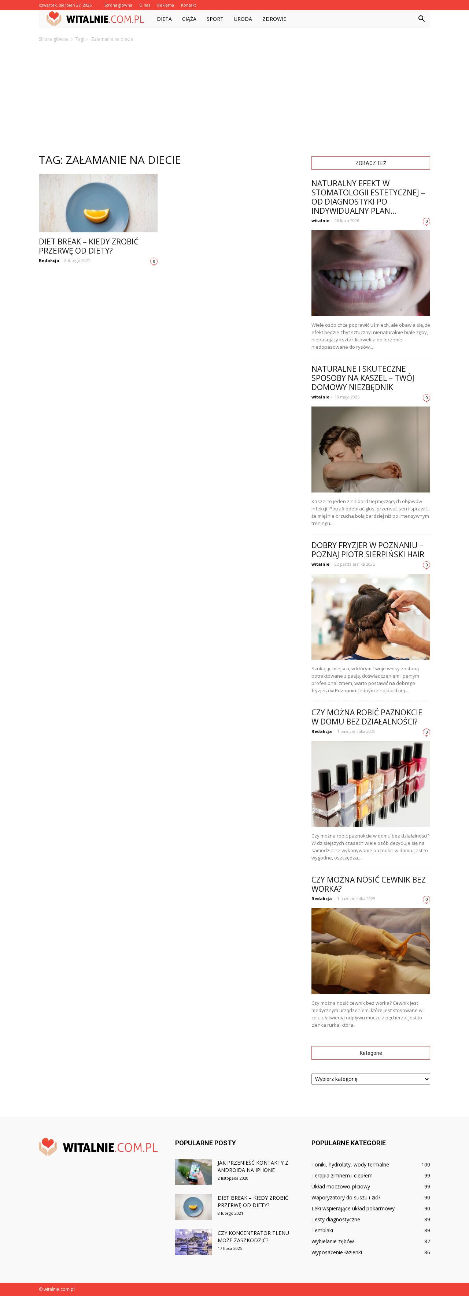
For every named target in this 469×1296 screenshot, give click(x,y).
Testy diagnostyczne (335, 1219)
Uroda (243, 18)
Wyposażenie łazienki (336, 1252)
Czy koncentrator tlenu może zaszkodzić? (253, 1236)
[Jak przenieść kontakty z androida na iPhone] (193, 1172)
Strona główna (118, 5)
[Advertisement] (234, 97)
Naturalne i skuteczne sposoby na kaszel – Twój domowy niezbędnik (362, 378)
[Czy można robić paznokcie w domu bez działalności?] (370, 784)
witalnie (320, 220)
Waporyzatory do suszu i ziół (345, 1197)
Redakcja (49, 260)
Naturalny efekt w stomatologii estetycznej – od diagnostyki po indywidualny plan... (368, 197)
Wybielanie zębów (332, 1241)
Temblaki (322, 1230)
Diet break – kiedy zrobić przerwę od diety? (89, 246)
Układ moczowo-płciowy (340, 1186)
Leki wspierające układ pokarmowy (353, 1208)
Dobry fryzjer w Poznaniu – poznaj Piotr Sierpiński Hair (367, 549)
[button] (421, 19)
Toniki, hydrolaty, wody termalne (350, 1164)
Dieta (164, 18)
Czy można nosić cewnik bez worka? (368, 884)
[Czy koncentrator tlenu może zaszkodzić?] (193, 1242)
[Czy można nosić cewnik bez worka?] (370, 951)
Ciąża (189, 18)
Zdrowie (274, 18)
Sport (215, 18)
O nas (144, 5)
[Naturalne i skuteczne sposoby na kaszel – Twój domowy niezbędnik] (370, 449)
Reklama (165, 5)
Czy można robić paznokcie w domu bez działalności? (366, 717)
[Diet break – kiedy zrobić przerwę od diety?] (98, 203)
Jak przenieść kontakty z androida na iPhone (253, 1166)
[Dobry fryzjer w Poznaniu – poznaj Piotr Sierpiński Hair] (370, 617)
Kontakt (188, 5)
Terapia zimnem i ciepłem (342, 1175)
